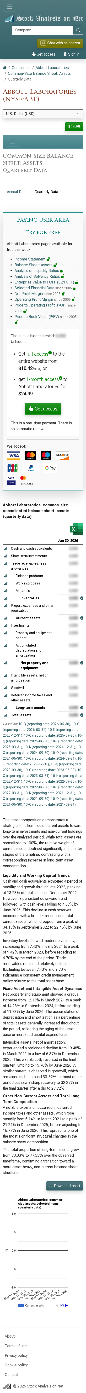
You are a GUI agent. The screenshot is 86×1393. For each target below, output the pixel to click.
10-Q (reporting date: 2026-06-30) (44, 724)
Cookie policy (16, 1365)
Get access (46, 54)
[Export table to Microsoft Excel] (76, 529)
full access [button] (37, 354)
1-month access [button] (42, 379)
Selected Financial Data (43, 288)
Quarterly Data (46, 192)
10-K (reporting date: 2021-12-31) (49, 793)
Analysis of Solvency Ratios (38, 276)
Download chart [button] (66, 1186)
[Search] (78, 30)
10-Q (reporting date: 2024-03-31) (50, 758)
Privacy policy (16, 1355)
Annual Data (17, 192)
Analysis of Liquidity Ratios (37, 270)
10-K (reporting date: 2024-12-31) (49, 747)
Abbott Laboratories (52, 67)
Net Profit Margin (37, 293)
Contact (11, 1374)
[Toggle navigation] (9, 7)
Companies (21, 67)
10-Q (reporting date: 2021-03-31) (50, 804)
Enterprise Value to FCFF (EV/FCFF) (45, 282)
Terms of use (16, 1346)
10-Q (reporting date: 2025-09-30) (50, 735)
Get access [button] (45, 409)
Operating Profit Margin (43, 299)
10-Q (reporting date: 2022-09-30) (50, 781)
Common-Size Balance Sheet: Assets (39, 73)
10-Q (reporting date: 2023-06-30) (50, 770)
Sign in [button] (73, 54)
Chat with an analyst (61, 43)
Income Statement (30, 259)
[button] (5, 548)
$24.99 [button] (74, 126)
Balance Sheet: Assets (34, 265)
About (10, 1336)
